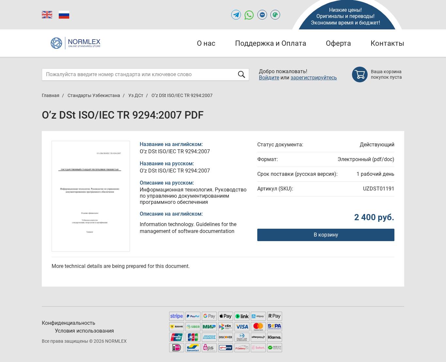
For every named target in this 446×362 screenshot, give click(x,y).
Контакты (387, 43)
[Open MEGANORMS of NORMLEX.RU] (262, 15)
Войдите (269, 77)
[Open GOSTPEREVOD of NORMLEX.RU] (275, 15)
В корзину (326, 235)
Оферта (338, 43)
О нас (206, 43)
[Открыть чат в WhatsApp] (249, 15)
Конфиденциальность (68, 323)
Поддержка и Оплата (270, 43)
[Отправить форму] (241, 74)
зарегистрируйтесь (314, 77)
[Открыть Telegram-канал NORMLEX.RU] (236, 15)
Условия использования (84, 331)
